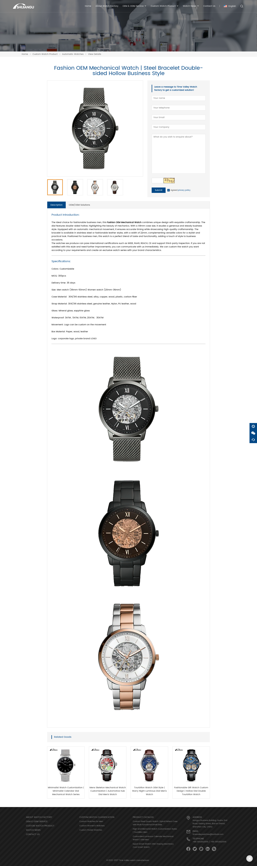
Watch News (33, 830)
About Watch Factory (106, 6)
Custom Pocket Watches (90, 830)
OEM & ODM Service (37, 821)
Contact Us (209, 6)
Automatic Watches (73, 54)
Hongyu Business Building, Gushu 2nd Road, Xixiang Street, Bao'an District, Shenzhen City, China (210, 823)
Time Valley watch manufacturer (134, 860)
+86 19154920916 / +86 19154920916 (209, 841)
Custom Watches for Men (91, 821)
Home (88, 6)
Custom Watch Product (45, 54)
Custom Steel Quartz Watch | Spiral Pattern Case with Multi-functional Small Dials (155, 823)
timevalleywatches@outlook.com (208, 834)
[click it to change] (169, 180)
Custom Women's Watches (92, 825)
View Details (94, 54)
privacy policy (184, 190)
